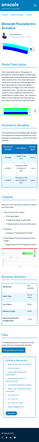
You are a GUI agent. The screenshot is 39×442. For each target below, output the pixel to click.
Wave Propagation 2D (16, 407)
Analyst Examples (17, 15)
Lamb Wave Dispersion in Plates (20, 385)
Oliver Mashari (15, 34)
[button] (34, 5)
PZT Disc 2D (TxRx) (15, 403)
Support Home (5, 9)
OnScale (5, 15)
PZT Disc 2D (12, 399)
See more (11, 413)
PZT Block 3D (13, 395)
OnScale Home (15, 9)
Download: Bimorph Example (13, 350)
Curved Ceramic (14, 368)
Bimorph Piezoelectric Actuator (20, 364)
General (29, 15)
